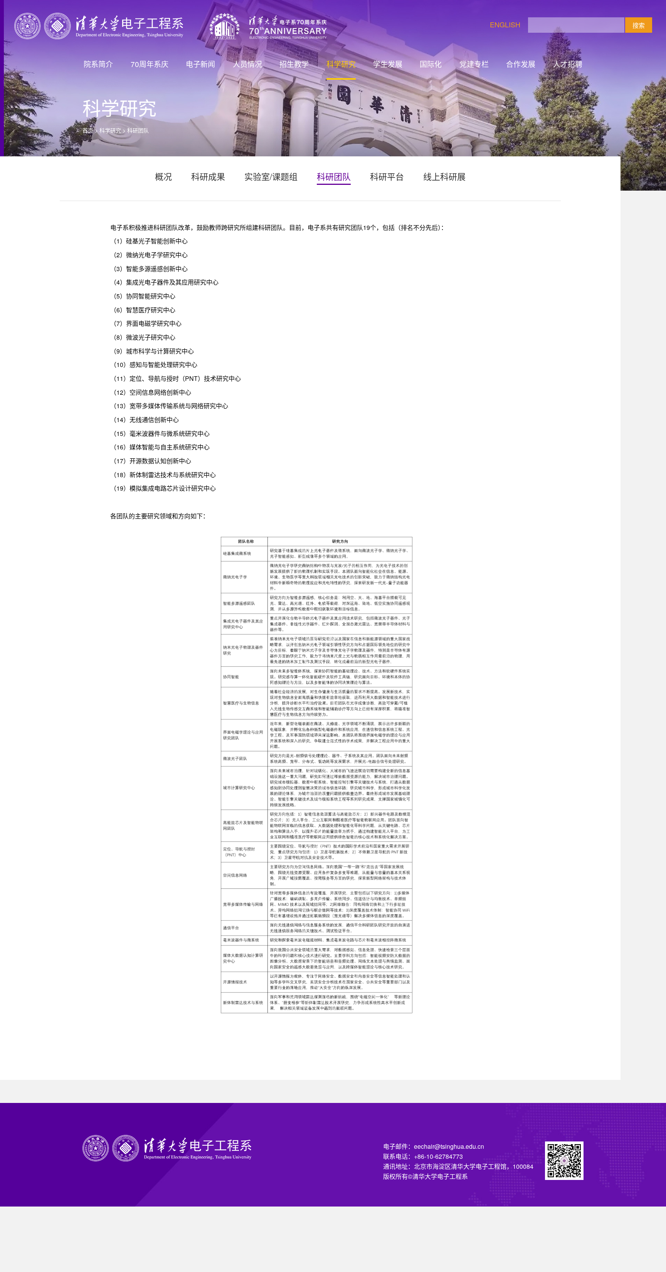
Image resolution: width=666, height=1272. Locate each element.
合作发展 (520, 64)
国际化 (431, 64)
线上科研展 (444, 176)
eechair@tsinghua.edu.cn (449, 1146)
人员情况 (247, 64)
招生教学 (294, 64)
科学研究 (341, 64)
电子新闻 (200, 64)
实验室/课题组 (271, 176)
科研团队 (334, 176)
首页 (87, 130)
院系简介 (98, 64)
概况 (163, 176)
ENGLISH (505, 24)
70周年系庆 (149, 64)
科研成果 (208, 176)
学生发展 (387, 64)
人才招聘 (567, 64)
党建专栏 (474, 64)
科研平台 (387, 176)
